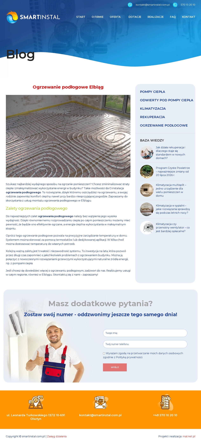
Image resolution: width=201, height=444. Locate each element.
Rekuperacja (152, 117)
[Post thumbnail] (146, 153)
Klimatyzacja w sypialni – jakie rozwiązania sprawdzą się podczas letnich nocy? (173, 209)
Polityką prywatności (129, 357)
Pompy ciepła (152, 92)
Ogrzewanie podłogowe (164, 125)
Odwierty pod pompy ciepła (166, 100)
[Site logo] (33, 16)
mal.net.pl (189, 436)
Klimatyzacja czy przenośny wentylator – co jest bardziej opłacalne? (173, 228)
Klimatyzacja (153, 108)
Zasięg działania (57, 436)
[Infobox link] (149, 4)
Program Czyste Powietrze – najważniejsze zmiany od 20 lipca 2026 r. (173, 171)
